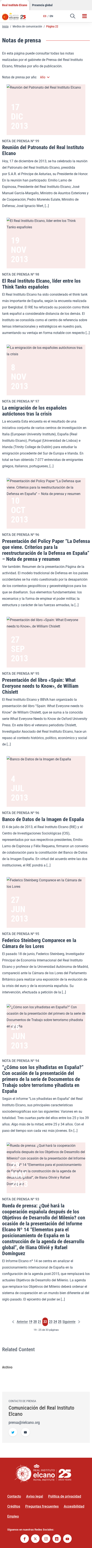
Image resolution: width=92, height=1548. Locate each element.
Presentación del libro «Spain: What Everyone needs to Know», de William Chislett (40, 686)
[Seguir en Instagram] (46, 1539)
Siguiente (69, 1322)
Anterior (22, 1322)
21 (39, 1322)
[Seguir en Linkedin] (56, 1539)
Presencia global (42, 5)
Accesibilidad (74, 1506)
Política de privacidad (64, 1496)
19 (30, 1322)
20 (35, 1322)
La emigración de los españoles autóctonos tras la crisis (34, 411)
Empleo (13, 1516)
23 (50, 1322)
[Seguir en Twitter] (13, 1432)
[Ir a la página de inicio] (16, 18)
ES (44, 16)
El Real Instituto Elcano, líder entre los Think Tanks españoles (41, 284)
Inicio (5, 26)
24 (55, 1322)
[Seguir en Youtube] (67, 1539)
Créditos (13, 1506)
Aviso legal (34, 1496)
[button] (72, 16)
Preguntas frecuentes (42, 1506)
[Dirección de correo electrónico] (25, 1432)
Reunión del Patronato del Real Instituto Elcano (43, 150)
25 (59, 1322)
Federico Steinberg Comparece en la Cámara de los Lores (39, 943)
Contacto (14, 1496)
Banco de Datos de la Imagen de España (43, 819)
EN (51, 16)
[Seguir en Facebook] (24, 1539)
